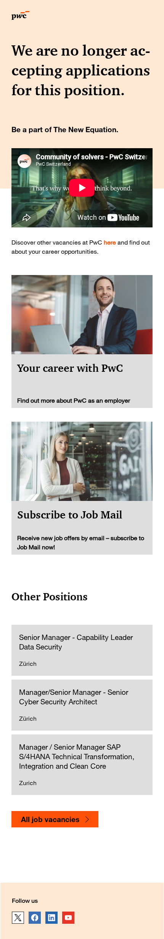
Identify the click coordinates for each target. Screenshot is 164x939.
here (110, 242)
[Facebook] (35, 918)
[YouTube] (68, 918)
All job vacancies (50, 819)
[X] (18, 918)
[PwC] (20, 17)
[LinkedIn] (51, 918)
